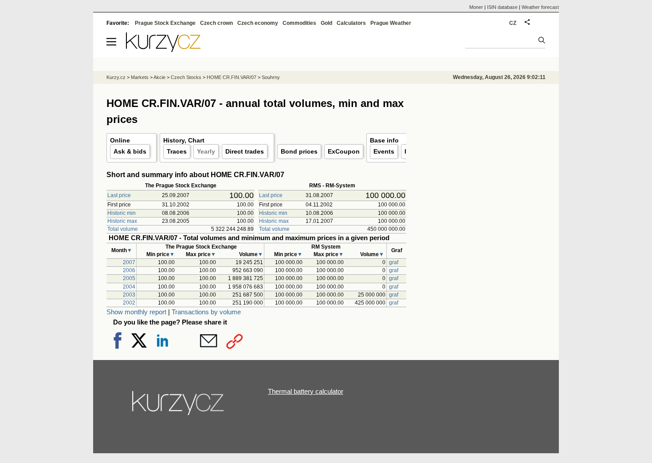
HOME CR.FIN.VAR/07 (231, 77)
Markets (140, 77)
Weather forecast (540, 7)
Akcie (159, 77)
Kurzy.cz (116, 77)
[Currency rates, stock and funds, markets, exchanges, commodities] (163, 49)
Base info (384, 140)
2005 (129, 278)
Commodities (299, 23)
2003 (129, 295)
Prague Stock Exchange (165, 23)
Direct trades (244, 151)
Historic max (122, 221)
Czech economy (257, 23)
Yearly (206, 151)
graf (393, 262)
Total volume (122, 229)
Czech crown (216, 23)
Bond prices (299, 151)
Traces (177, 151)
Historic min (121, 213)
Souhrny (271, 77)
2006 (129, 270)
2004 (129, 287)
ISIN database (502, 7)
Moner (476, 7)
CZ (512, 23)
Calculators (351, 23)
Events (383, 151)
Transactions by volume (206, 312)
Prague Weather (390, 23)
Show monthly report (136, 312)
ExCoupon (344, 151)
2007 (129, 262)
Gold (326, 23)
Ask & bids (130, 151)
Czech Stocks (186, 77)
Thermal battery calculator (305, 391)
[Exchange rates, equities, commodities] (178, 406)
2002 (129, 303)
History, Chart (183, 140)
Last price (119, 195)
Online (120, 140)
